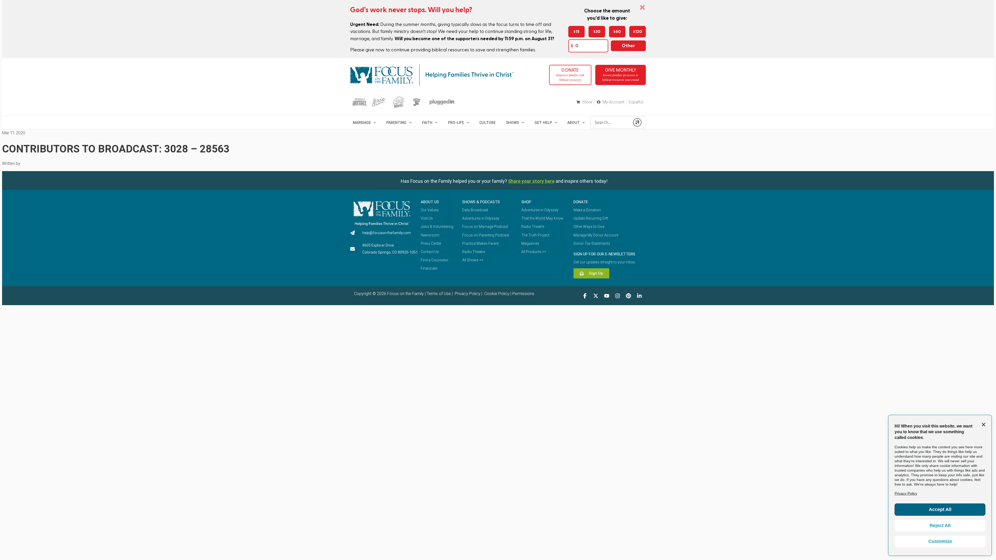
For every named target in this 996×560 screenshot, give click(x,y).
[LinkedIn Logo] (639, 295)
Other (628, 46)
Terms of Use (439, 293)
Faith (427, 123)
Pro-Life (456, 123)
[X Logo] (595, 295)
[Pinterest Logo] (628, 295)
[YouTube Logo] (606, 295)
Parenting (396, 123)
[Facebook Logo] (584, 295)
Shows (512, 123)
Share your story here (531, 181)
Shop (526, 202)
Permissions (523, 293)
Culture (487, 123)
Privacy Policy (467, 293)
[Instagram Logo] (617, 295)
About (573, 123)
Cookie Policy (496, 293)
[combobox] (610, 122)
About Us (430, 202)
